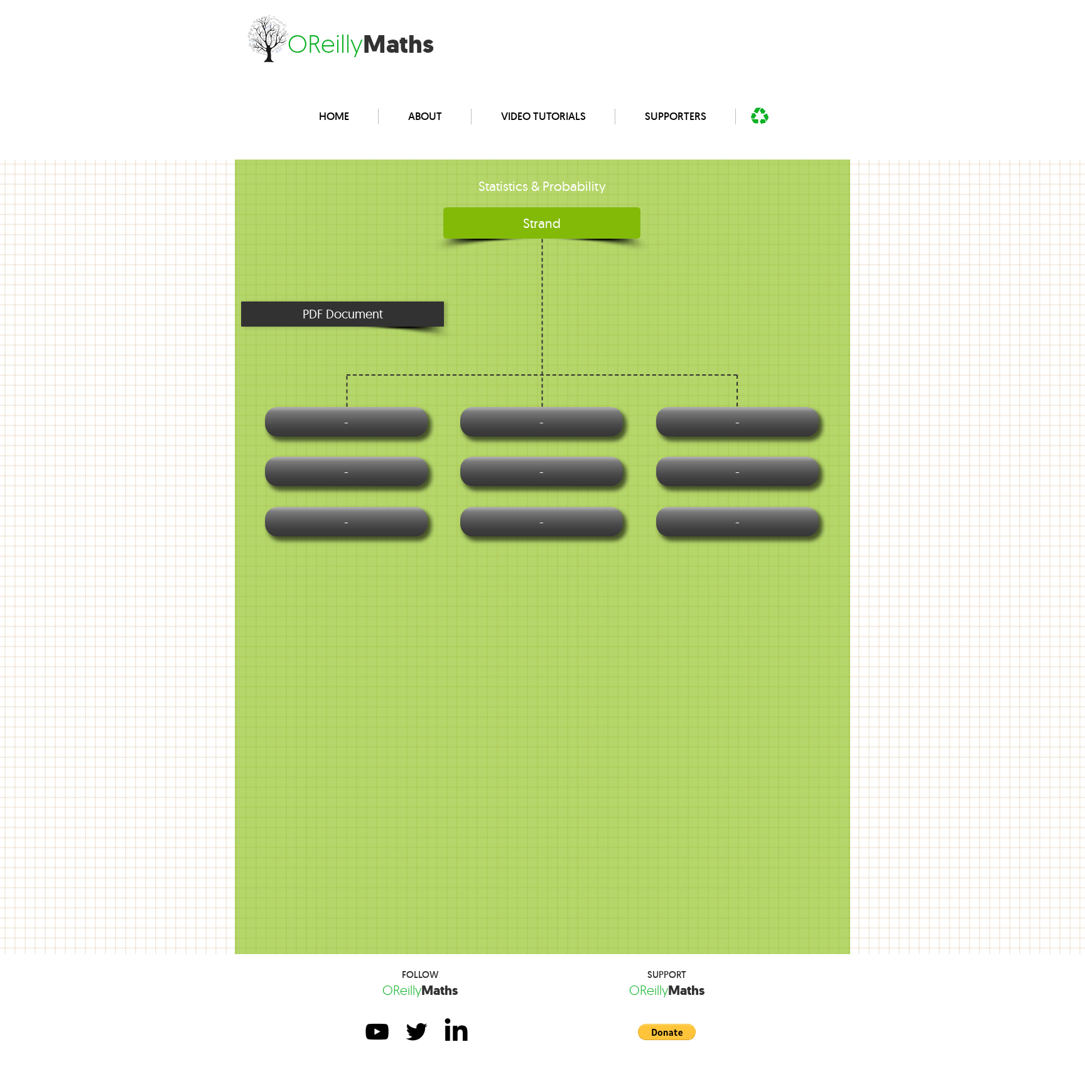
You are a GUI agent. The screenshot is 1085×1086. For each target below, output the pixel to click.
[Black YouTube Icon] (377, 1032)
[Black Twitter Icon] (416, 1032)
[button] (342, 314)
